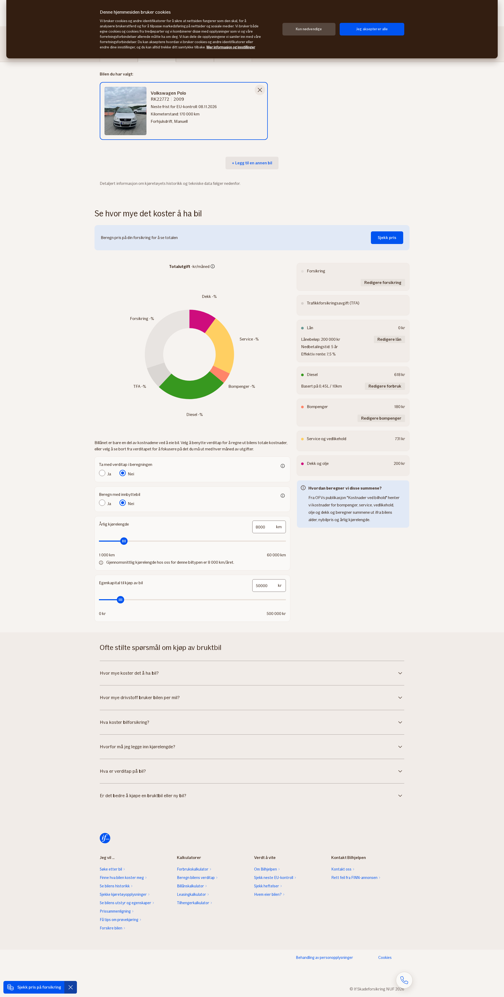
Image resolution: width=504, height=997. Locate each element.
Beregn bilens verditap (196, 877)
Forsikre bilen (111, 928)
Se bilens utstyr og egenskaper (125, 903)
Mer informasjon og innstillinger (231, 47)
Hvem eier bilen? (268, 894)
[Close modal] (260, 90)
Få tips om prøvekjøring (119, 919)
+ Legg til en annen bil (252, 162)
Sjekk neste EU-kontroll (273, 877)
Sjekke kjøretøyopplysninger (123, 894)
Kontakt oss (341, 869)
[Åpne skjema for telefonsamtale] (404, 980)
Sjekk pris (387, 237)
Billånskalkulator (190, 886)
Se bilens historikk (115, 886)
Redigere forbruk (385, 386)
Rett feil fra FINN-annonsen (354, 877)
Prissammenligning (115, 911)
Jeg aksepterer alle (372, 29)
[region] (252, 29)
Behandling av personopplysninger (324, 957)
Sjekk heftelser (266, 886)
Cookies (385, 957)
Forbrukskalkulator (192, 869)
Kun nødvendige (309, 29)
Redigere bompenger (381, 418)
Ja (109, 473)
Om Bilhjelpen (265, 869)
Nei (131, 473)
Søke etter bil (111, 869)
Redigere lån (389, 339)
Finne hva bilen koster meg (122, 877)
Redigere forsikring (382, 282)
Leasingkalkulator (191, 894)
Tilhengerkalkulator (193, 903)
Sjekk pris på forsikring (39, 987)
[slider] (192, 541)
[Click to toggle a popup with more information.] (212, 267)
